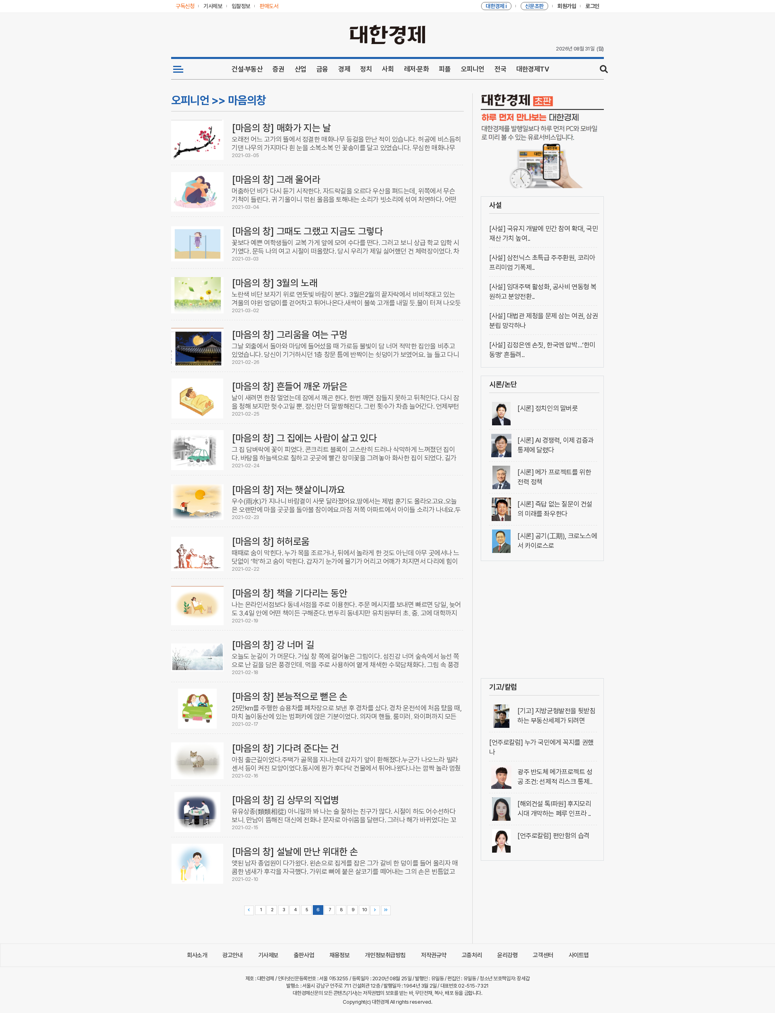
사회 (388, 69)
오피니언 (472, 69)
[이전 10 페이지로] (249, 910)
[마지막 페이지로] (386, 910)
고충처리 (472, 955)
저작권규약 (433, 955)
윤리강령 (507, 955)
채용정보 (339, 955)
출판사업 (304, 955)
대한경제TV (532, 69)
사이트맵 (579, 955)
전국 (500, 69)
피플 (444, 69)
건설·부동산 (247, 69)
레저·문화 (416, 69)
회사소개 (197, 955)
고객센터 (543, 955)
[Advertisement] (542, 619)
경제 (344, 69)
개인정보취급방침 (385, 955)
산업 (300, 69)
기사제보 (268, 955)
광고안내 (232, 955)
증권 (278, 69)
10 (364, 909)
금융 (322, 69)
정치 (366, 69)
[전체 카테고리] (178, 69)
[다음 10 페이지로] (375, 910)
